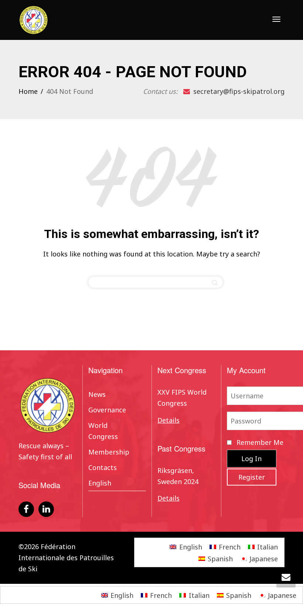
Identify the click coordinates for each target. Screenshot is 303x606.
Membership (108, 451)
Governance (107, 409)
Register (251, 477)
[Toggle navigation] (276, 19)
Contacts (102, 467)
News (97, 394)
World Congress (103, 431)
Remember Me (259, 442)
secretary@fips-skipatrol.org (238, 91)
